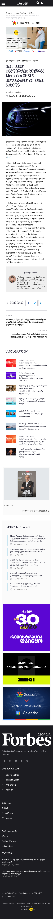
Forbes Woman (9, 841)
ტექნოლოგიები (9, 831)
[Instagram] (10, 760)
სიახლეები (7, 803)
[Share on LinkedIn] (41, 303)
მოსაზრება (7, 813)
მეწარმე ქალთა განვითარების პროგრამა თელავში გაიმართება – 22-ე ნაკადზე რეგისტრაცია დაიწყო (27, 562)
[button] (3, 3)
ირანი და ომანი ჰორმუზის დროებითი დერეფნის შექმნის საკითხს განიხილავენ (32, 426)
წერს (9, 157)
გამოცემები (8, 846)
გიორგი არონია (14, 92)
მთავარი (9, 13)
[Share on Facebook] (28, 303)
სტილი (5, 836)
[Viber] (27, 760)
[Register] (42, 3)
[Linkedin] (21, 760)
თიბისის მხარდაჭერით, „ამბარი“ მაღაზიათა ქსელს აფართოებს (31, 413)
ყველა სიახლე (21, 13)
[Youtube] (15, 760)
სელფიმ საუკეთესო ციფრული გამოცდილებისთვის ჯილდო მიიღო (32, 401)
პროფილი (7, 818)
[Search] (38, 3)
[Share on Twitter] (35, 303)
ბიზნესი (31, 13)
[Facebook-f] (4, 760)
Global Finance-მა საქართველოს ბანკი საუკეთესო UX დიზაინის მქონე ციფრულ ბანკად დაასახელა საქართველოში (28, 538)
